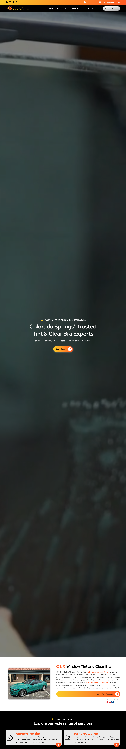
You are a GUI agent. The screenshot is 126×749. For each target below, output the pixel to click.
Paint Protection (86, 734)
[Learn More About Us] (117, 694)
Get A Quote (61, 349)
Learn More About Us (105, 694)
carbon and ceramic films (97, 672)
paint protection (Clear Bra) (97, 682)
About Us (74, 8)
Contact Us (86, 8)
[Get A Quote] (70, 349)
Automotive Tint (28, 734)
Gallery (64, 8)
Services (52, 8)
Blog (98, 8)
